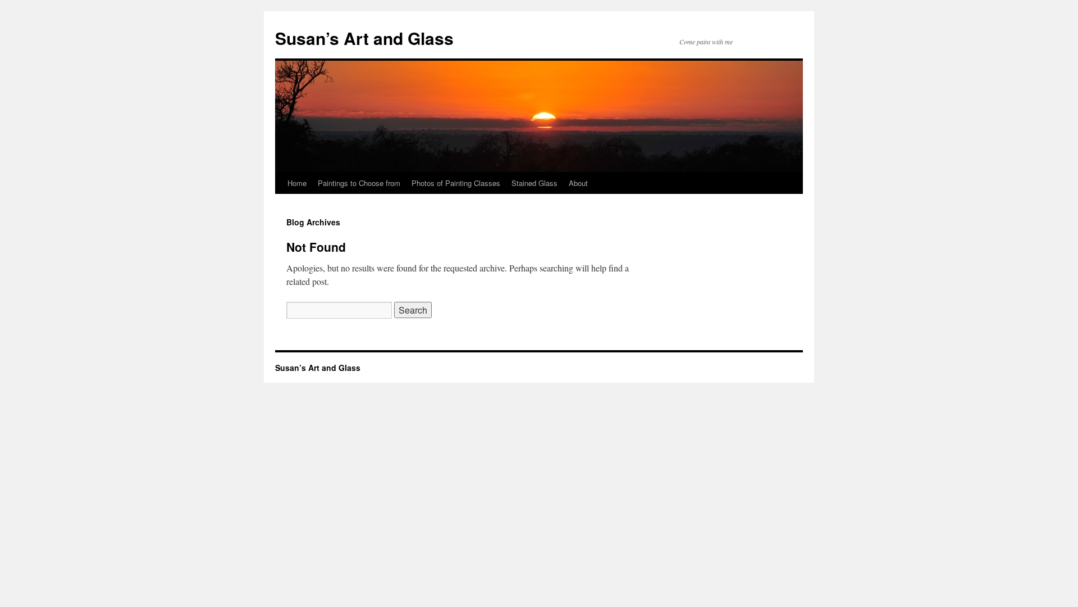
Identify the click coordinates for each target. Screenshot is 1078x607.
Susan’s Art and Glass (364, 38)
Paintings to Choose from (359, 183)
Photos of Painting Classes (456, 183)
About (578, 183)
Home (297, 183)
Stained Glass (534, 183)
